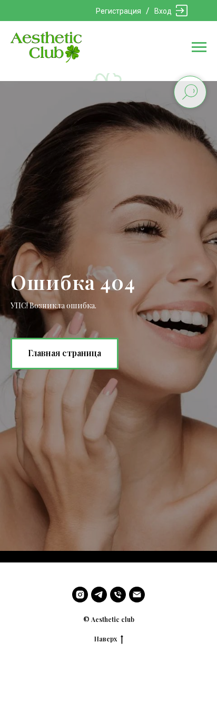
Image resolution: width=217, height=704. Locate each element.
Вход (163, 11)
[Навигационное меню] (199, 47)
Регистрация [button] (118, 11)
